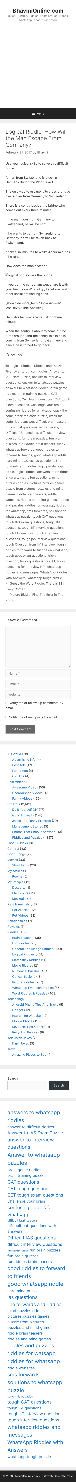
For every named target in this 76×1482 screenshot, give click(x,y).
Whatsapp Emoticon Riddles (33, 988)
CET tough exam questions (35, 1195)
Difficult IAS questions (22, 433)
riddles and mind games (39, 500)
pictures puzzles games (47, 483)
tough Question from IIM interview (30, 544)
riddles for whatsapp (33, 1361)
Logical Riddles (21, 366)
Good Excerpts (23, 815)
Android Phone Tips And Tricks (35, 1004)
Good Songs (16, 854)
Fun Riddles (21, 943)
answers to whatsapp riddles (27, 388)
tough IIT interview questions (43, 527)
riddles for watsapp (39, 505)
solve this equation (20, 1396)
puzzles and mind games (29, 1327)
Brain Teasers (22, 938)
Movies (12, 860)
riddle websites (21, 1368)
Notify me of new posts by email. (33, 717)
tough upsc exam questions (26, 555)
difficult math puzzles (17, 1251)
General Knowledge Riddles (32, 949)
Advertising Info (24, 759)
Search (12, 1078)
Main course (21, 893)
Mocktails (19, 899)
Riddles (12, 932)
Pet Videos (20, 915)
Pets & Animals (18, 904)
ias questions (44, 460)
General (13, 849)
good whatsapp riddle (50, 455)
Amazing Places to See (29, 1054)
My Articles (15, 871)
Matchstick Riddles (26, 960)
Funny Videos (22, 798)
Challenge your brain (46, 405)
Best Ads (19, 765)
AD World (14, 754)
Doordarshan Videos (27, 793)
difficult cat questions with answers (32, 427)
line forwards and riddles (34, 1304)
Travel (11, 1049)
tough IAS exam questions (25, 522)
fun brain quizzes (23, 1256)
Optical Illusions (23, 976)
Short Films (20, 865)
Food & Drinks (17, 843)
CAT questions (23, 1182)
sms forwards (37, 511)
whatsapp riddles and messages (34, 1431)
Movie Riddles (22, 965)
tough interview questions (33, 1420)
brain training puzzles (33, 394)
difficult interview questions (34, 1244)
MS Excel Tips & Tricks (28, 1027)
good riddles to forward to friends (36, 1272)
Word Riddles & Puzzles (29, 993)
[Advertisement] (38, 68)
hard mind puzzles (19, 460)
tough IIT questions (20, 533)
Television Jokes (19, 1038)
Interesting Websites (27, 1016)
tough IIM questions (24, 1408)
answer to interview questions (30, 1143)
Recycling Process (25, 1032)
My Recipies (16, 882)
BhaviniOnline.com (38, 10)
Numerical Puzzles (25, 971)
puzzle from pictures (21, 488)
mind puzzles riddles (26, 1310)
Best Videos (16, 782)
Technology (15, 999)
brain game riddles (24, 1170)
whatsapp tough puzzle (44, 578)
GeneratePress (63, 1476)
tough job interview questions (43, 539)
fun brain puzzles (34, 438)
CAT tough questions (37, 399)
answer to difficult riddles (29, 371)
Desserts (18, 887)
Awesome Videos (25, 787)
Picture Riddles (23, 982)
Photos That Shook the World (34, 832)
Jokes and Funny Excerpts (31, 821)
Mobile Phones (23, 1021)
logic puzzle (47, 466)
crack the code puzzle (31, 416)
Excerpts (13, 804)
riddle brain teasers (31, 494)
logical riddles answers (33, 472)
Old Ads (18, 776)
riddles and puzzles (30, 1345)
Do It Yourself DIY (25, 809)
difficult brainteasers (51, 421)
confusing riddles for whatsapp (28, 410)
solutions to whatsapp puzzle (34, 1386)
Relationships (17, 921)
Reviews (13, 926)
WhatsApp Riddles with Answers (35, 1446)
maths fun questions (35, 477)
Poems (17, 876)
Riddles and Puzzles (49, 366)
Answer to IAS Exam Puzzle (35, 1132)
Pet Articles (20, 910)
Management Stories (27, 826)
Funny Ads (20, 771)
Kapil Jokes (20, 1043)
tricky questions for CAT (37, 561)
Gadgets (18, 1010)
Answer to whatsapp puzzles (43, 382)
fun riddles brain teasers (37, 444)
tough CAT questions (47, 516)
